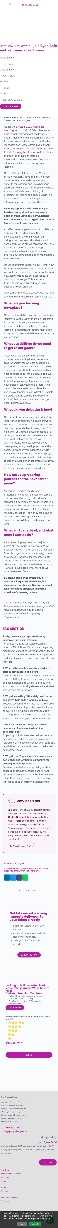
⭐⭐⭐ (13, 1030)
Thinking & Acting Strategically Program (16, 1112)
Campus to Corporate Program (13, 1102)
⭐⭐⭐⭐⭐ (16, 1022)
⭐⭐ (11, 1034)
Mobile (4, 93)
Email (3, 81)
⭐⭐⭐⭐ (14, 1026)
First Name (6, 57)
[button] (7, 877)
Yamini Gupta (11, 602)
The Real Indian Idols (18, 817)
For (9, 1097)
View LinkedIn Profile (23, 846)
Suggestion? (14, 1042)
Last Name (6, 69)
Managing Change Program (11, 1118)
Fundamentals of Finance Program (14, 1115)
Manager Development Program (13, 1108)
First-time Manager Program (12, 1105)
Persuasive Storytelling (9, 1121)
